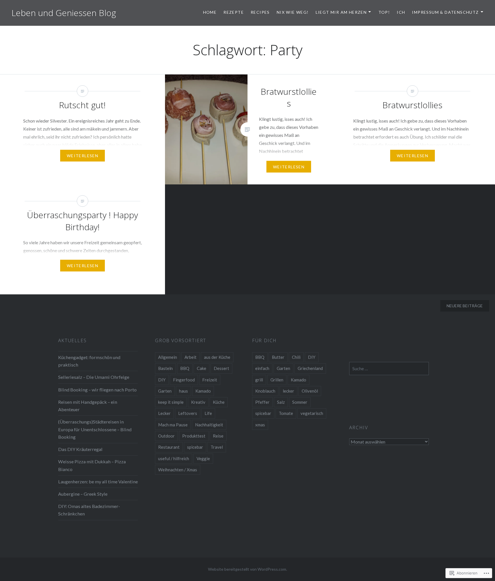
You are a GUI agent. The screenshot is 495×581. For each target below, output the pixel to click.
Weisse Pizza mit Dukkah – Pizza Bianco (92, 465)
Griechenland (310, 368)
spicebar (195, 447)
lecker (288, 390)
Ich (401, 12)
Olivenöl (310, 390)
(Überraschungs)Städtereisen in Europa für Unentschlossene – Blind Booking (94, 429)
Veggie (203, 458)
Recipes (260, 12)
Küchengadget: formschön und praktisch (89, 360)
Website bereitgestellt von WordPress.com (247, 569)
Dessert (221, 368)
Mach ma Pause (173, 424)
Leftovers (187, 413)
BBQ (184, 368)
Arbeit (190, 357)
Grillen (276, 379)
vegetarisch (311, 413)
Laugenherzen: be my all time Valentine (98, 481)
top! (384, 12)
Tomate (286, 413)
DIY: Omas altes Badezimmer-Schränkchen (89, 509)
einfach (262, 368)
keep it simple (171, 402)
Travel (217, 447)
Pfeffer (262, 402)
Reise (218, 435)
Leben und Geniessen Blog (63, 13)
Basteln (165, 368)
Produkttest (193, 435)
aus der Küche (217, 357)
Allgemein (167, 357)
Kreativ (198, 402)
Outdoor (166, 435)
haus (183, 390)
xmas (260, 424)
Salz (281, 402)
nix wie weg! (293, 12)
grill (259, 379)
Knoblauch (265, 390)
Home (210, 12)
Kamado (203, 390)
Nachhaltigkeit (209, 424)
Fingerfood (184, 379)
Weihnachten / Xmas (177, 469)
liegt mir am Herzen (341, 12)
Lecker (164, 413)
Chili (296, 357)
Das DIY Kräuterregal (80, 449)
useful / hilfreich (173, 458)
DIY (162, 379)
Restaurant (169, 447)
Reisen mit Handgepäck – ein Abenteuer (87, 405)
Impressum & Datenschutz (445, 12)
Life (208, 413)
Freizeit (209, 379)
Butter (278, 357)
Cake (201, 368)
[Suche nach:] (389, 368)
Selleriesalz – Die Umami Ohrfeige (93, 377)
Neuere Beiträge (465, 305)
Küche (219, 402)
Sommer (299, 402)
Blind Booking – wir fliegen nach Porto (97, 389)
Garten (165, 390)
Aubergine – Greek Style (82, 494)
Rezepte (233, 12)
